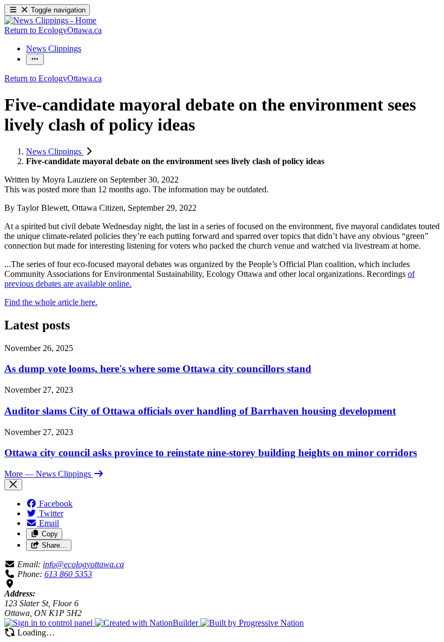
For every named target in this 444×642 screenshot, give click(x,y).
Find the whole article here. (50, 302)
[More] (35, 59)
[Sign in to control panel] (49, 622)
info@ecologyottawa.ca (83, 564)
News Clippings (54, 151)
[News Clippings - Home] (50, 20)
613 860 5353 (68, 574)
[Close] (13, 484)
